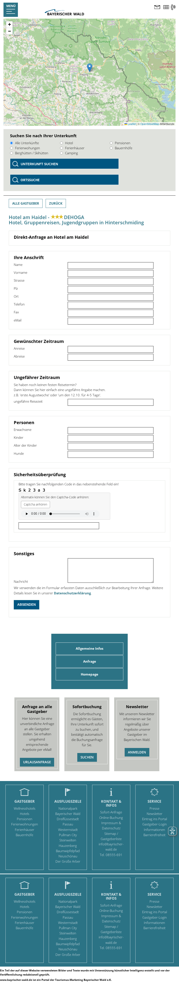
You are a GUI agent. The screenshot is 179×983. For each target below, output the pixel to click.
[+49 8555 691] (173, 7)
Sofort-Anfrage (111, 812)
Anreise (19, 348)
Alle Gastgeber (25, 203)
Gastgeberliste (111, 839)
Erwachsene (22, 429)
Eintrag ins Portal (154, 819)
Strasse (19, 280)
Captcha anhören (35, 504)
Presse (154, 808)
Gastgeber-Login (154, 824)
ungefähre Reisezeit (28, 401)
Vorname (20, 272)
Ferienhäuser (74, 148)
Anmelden (137, 752)
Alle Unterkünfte (27, 143)
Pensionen (122, 143)
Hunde (19, 453)
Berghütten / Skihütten (31, 153)
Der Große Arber (67, 861)
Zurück (55, 203)
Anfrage (89, 661)
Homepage (89, 674)
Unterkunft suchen (39, 164)
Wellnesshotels (24, 808)
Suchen (87, 757)
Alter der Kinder (25, 445)
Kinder (18, 437)
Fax (16, 312)
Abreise (19, 356)
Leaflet (131, 124)
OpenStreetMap (149, 124)
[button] (89, 67)
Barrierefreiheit (154, 835)
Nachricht (21, 581)
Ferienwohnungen (24, 824)
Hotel (69, 143)
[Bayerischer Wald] (64, 14)
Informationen (154, 829)
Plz (16, 288)
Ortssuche (30, 180)
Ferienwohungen (27, 148)
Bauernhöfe (123, 148)
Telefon (19, 304)
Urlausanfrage (37, 762)
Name (18, 264)
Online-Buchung (111, 817)
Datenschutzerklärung (72, 593)
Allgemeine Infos (89, 648)
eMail (17, 320)
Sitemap (110, 833)
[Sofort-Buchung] (166, 7)
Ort (16, 296)
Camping (71, 153)
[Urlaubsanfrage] (157, 7)
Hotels (24, 813)
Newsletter (154, 813)
